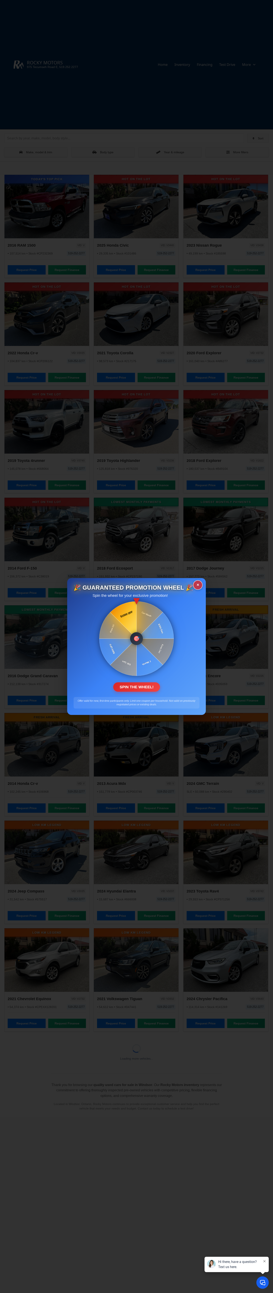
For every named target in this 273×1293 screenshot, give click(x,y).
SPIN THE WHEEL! (137, 687)
